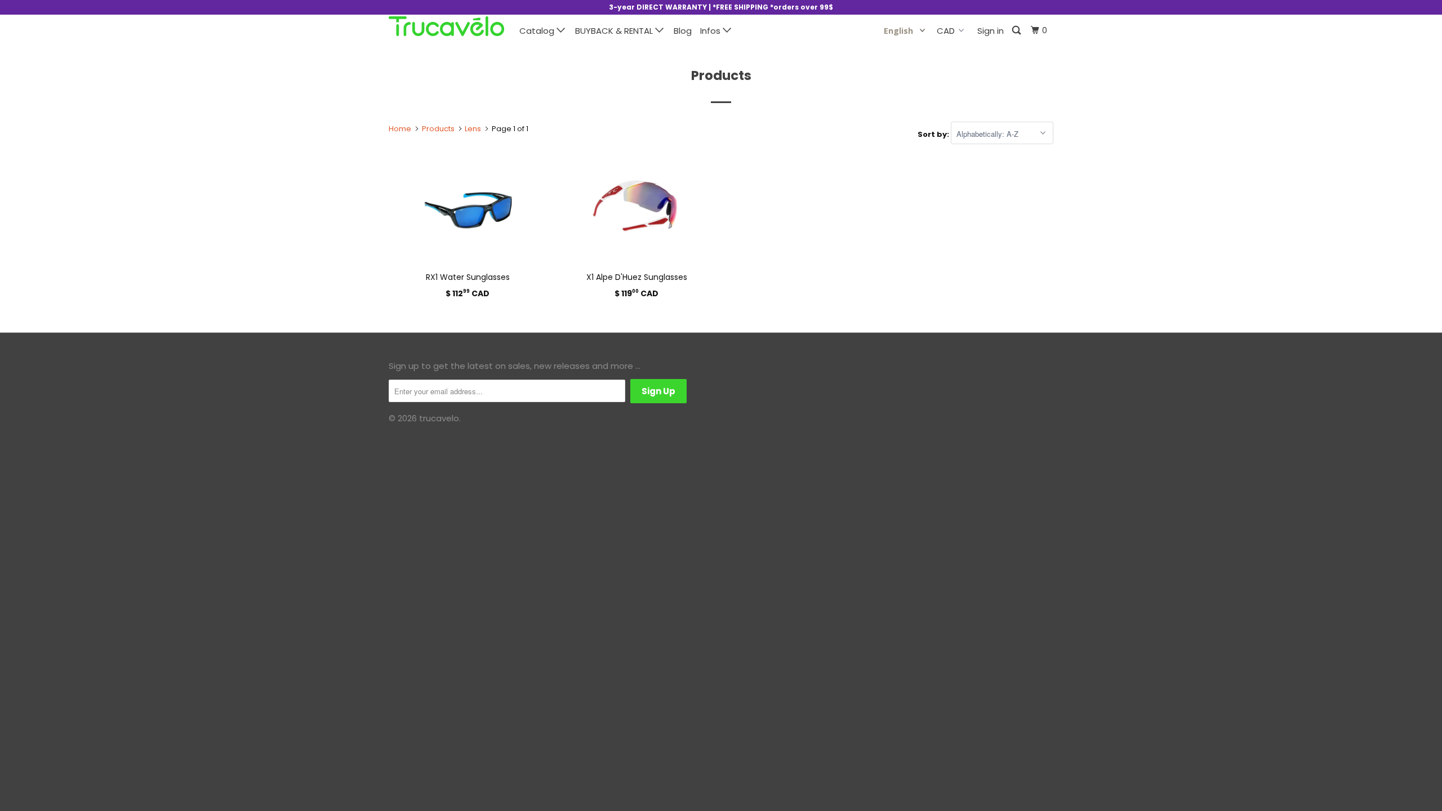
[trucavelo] (446, 26)
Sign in (990, 31)
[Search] (1017, 30)
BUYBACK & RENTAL (615, 31)
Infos (711, 31)
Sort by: (934, 134)
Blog (683, 31)
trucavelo (439, 418)
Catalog (538, 31)
